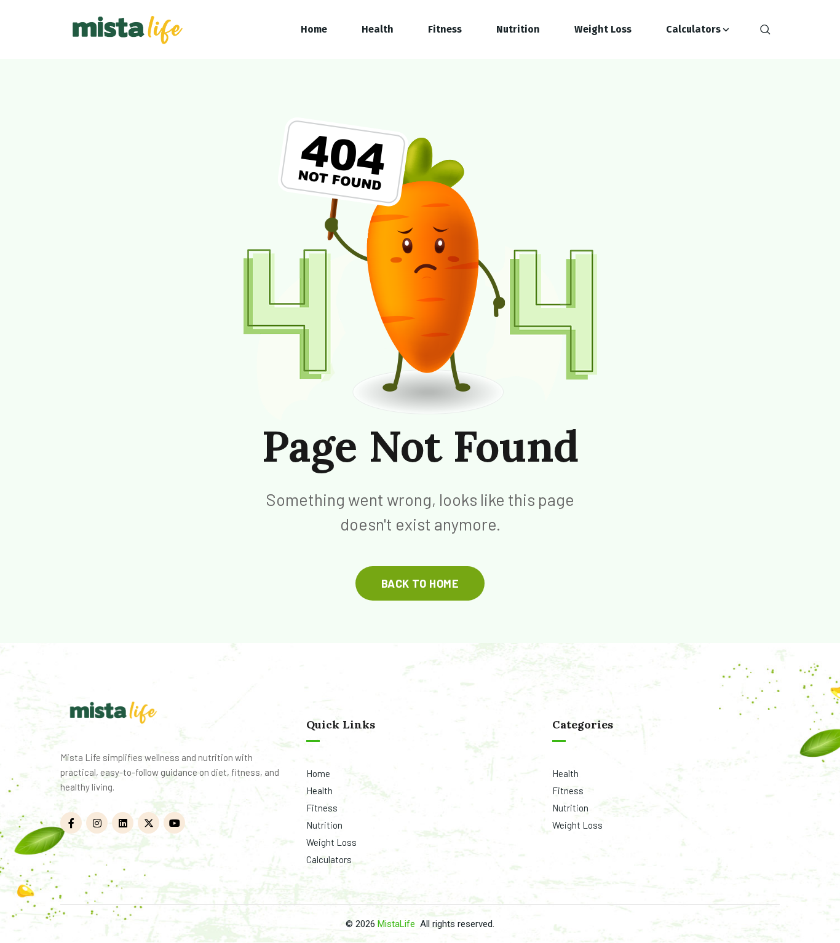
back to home (420, 583)
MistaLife (396, 923)
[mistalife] (126, 30)
